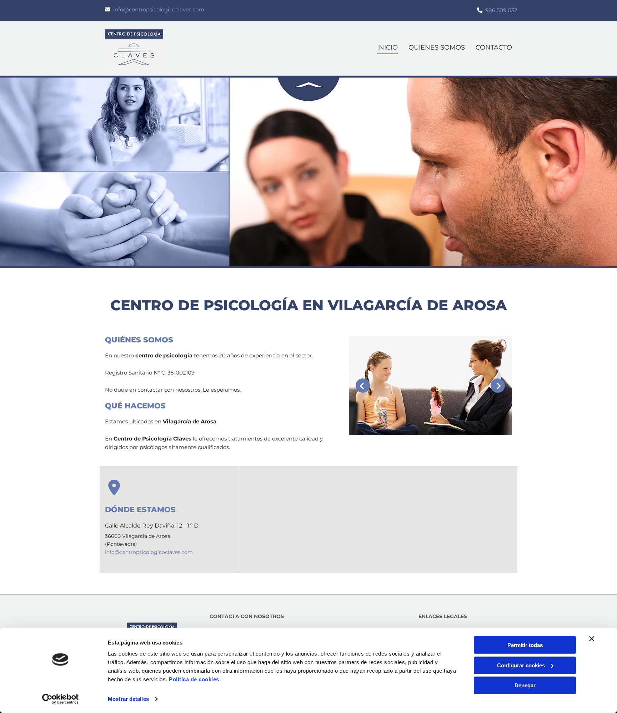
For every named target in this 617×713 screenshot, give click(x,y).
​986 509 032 (501, 10)
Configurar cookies (521, 665)
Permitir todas (525, 645)
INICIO (387, 47)
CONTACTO (494, 47)
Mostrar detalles (128, 699)
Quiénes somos (436, 47)
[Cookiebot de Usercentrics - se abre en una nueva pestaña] (60, 699)
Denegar (525, 685)
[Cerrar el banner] (591, 638)
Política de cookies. (195, 679)
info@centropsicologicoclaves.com (158, 9)
